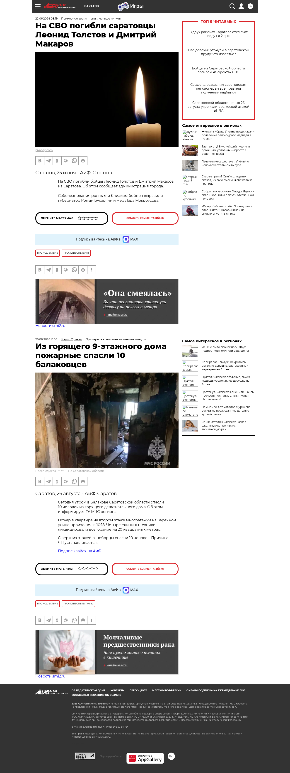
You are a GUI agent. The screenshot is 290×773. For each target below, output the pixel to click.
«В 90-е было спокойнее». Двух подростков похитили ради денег (225, 348)
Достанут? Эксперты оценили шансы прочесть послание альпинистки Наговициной (228, 395)
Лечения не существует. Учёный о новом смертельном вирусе (225, 163)
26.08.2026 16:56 (46, 339)
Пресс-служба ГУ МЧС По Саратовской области (69, 471)
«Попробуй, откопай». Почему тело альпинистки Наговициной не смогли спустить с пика (227, 210)
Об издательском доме (88, 690)
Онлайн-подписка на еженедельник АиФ (215, 690)
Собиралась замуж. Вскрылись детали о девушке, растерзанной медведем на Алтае (225, 365)
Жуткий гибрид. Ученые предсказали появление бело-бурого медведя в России (228, 135)
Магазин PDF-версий (166, 690)
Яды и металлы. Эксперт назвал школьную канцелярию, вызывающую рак (224, 425)
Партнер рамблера (110, 756)
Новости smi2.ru (50, 326)
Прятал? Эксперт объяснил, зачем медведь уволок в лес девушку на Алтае (226, 380)
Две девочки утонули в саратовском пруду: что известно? (218, 52)
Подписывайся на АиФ (80, 551)
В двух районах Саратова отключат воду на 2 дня (218, 34)
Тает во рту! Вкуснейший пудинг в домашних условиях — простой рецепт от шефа (226, 150)
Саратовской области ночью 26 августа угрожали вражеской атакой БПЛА (218, 107)
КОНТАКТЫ (117, 690)
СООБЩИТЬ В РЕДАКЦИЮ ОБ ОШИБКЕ (96, 695)
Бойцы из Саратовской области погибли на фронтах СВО (218, 70)
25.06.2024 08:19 (46, 18)
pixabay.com (44, 150)
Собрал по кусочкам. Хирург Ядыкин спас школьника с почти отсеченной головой (228, 195)
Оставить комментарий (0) (145, 218)
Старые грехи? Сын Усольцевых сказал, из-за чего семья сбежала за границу (227, 180)
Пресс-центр (138, 690)
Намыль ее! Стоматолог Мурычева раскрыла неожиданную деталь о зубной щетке (226, 410)
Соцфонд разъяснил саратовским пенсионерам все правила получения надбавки (218, 88)
